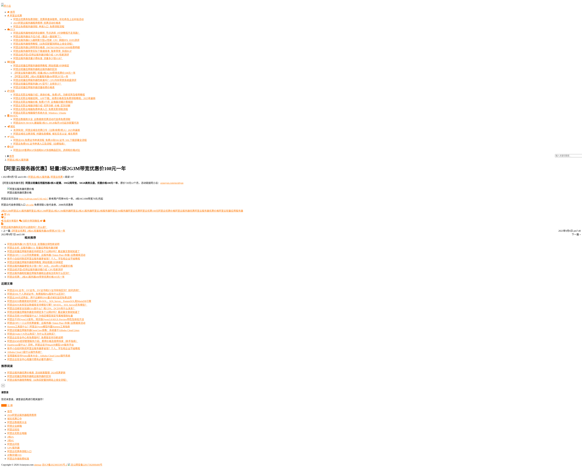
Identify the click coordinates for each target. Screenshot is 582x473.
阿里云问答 (13, 444)
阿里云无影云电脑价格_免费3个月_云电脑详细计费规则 (43, 102)
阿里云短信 (13, 429)
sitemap (37, 464)
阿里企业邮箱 (14, 426)
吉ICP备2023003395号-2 (54, 464)
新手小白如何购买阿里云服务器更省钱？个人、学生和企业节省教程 (43, 258)
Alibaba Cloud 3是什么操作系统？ (25, 352)
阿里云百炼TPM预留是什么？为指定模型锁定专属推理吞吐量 (40, 315)
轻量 (12, 62)
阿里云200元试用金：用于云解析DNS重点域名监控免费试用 (39, 297)
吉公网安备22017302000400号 (86, 464)
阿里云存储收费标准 (18, 458)
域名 (12, 126)
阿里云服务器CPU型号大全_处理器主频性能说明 (33, 244)
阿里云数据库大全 (17, 422)
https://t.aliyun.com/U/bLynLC (33, 198)
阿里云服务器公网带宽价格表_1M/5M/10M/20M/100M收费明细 (46, 47)
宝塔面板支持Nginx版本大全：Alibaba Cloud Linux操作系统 (38, 355)
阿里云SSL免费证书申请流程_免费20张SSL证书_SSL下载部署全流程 (50, 140)
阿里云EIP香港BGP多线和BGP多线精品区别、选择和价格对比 (46, 150)
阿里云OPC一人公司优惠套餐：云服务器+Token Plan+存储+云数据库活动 (46, 255)
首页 (12, 12)
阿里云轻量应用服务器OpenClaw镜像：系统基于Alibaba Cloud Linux (43, 330)
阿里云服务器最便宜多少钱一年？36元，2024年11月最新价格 (40, 266)
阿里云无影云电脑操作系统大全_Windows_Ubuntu (39, 113)
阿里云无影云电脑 (17, 433)
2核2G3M (6, 211)
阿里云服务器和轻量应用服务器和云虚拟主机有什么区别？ (38, 273)
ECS (12, 29)
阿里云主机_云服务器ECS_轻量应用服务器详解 (32, 247)
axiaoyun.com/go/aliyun (171, 183)
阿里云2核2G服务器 (17, 160)
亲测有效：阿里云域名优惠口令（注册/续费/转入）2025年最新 (46, 130)
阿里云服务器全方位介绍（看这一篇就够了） (37, 36)
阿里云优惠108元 (149, 211)
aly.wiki (30, 204)
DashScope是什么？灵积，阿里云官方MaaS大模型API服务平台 (40, 345)
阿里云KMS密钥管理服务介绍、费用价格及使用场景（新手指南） (42, 341)
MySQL (13, 115)
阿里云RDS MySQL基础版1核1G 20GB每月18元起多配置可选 (46, 123)
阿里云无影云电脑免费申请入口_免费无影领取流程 (40, 109)
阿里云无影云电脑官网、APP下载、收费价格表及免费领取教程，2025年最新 (54, 98)
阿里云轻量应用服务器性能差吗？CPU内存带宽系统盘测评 (44, 80)
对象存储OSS (14, 455)
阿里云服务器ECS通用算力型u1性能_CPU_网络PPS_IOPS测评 (46, 40)
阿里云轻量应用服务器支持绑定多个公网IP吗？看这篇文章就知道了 (43, 251)
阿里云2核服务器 (101, 211)
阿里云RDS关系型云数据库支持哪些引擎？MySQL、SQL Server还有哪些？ (47, 305)
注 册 (10, 405)
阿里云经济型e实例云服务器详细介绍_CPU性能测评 (41, 54)
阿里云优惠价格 (166, 211)
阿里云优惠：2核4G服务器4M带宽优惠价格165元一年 (36, 277)
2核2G (10, 437)
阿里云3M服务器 (119, 211)
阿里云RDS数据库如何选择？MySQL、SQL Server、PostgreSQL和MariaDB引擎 (49, 301)
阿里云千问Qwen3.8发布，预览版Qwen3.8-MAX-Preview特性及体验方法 (45, 319)
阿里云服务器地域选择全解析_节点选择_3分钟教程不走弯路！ (46, 33)
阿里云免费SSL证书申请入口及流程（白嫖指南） (39, 143)
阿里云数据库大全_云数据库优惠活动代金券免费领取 (41, 119)
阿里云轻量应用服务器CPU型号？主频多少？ (37, 84)
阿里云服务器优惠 (185, 211)
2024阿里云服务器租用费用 (21, 415)
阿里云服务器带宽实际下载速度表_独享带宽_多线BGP (42, 51)
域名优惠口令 (14, 418)
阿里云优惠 (15, 15)
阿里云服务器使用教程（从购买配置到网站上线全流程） (43, 44)
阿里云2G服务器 (20, 211)
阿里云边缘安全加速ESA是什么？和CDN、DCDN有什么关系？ (41, 308)
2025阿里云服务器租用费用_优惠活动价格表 (37, 23)
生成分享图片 (10, 221)
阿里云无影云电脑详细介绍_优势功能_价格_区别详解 (41, 105)
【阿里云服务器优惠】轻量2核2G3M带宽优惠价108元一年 (44, 73)
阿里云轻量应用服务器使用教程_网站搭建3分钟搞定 (41, 65)
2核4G (10, 440)
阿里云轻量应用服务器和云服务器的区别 (35, 69)
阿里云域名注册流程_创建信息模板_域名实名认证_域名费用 (45, 133)
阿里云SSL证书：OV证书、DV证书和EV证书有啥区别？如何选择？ (43, 290)
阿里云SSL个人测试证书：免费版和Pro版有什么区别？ (36, 294)
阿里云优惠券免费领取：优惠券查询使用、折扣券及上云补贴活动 (48, 19)
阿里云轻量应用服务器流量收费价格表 (34, 87)
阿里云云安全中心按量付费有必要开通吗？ (30, 359)
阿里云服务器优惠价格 (207, 211)
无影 (12, 91)
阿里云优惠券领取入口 (19, 451)
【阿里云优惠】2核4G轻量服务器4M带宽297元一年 (40, 76)
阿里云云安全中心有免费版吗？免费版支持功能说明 (35, 337)
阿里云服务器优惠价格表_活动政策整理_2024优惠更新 (36, 372)
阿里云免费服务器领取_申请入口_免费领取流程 (38, 26)
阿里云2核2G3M (37, 211)
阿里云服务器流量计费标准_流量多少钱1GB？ (38, 58)
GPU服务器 (13, 448)
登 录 (4, 405)
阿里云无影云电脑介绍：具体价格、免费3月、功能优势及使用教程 (49, 94)
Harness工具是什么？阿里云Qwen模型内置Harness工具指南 (38, 326)
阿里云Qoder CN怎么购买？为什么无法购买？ (31, 334)
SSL (12, 136)
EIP (11, 146)
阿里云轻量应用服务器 (231, 211)
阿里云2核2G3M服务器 (58, 211)
